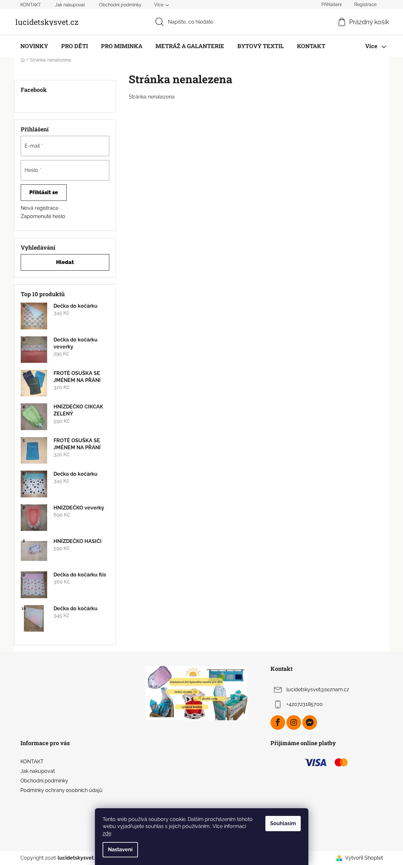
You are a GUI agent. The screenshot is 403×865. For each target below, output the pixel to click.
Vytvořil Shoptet (364, 858)
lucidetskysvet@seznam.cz (317, 689)
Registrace (365, 4)
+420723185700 (304, 704)
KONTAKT (30, 4)
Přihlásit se (43, 192)
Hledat (65, 262)
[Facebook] (277, 722)
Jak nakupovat (70, 4)
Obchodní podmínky (120, 4)
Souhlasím (283, 823)
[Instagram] (293, 722)
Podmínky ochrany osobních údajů (61, 790)
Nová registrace (39, 208)
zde (107, 833)
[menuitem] (34, 46)
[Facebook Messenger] (309, 722)
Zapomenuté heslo (43, 216)
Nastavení (120, 850)
